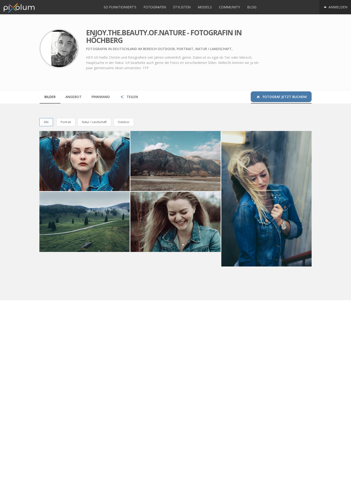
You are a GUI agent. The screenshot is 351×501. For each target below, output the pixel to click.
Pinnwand (100, 96)
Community (229, 7)
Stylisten (182, 7)
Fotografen (155, 7)
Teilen (132, 96)
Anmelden (337, 7)
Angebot (73, 96)
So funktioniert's (120, 7)
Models (205, 7)
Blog (251, 7)
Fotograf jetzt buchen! (284, 96)
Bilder (50, 96)
